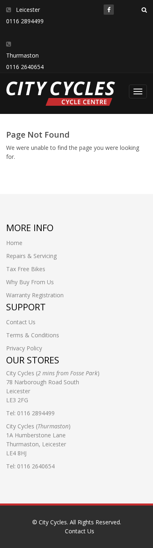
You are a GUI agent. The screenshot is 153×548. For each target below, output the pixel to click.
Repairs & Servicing (31, 256)
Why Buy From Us (30, 282)
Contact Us (20, 322)
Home (14, 243)
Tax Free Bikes (25, 269)
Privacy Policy (24, 348)
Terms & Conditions (32, 335)
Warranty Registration (35, 295)
